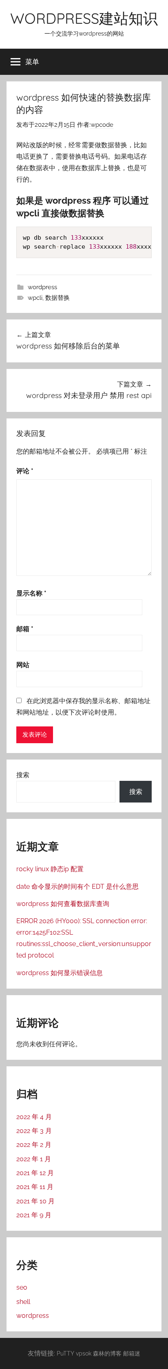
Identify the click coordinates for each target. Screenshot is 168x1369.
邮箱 (24, 629)
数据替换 (57, 297)
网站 (22, 665)
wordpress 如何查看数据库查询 (62, 904)
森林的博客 (107, 1353)
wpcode (102, 124)
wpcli (35, 297)
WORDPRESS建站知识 (84, 18)
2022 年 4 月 (34, 1117)
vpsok (83, 1353)
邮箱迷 (131, 1353)
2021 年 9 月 (33, 1215)
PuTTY (65, 1353)
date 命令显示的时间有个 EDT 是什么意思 (77, 886)
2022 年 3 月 (34, 1131)
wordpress (42, 287)
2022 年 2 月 (33, 1145)
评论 (24, 471)
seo (21, 1287)
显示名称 (31, 593)
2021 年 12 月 (35, 1173)
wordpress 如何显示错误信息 (59, 973)
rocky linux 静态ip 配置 (50, 869)
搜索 (22, 775)
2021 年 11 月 (34, 1187)
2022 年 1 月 (33, 1159)
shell (23, 1302)
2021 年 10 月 (35, 1201)
